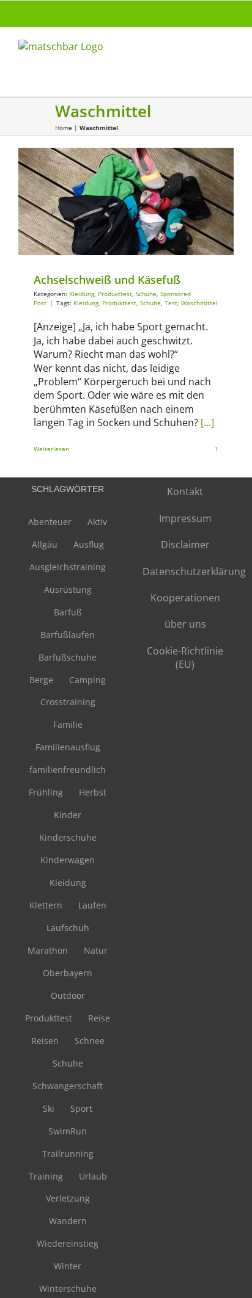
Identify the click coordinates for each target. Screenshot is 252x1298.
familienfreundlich (67, 769)
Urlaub (93, 1176)
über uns (185, 624)
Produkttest (103, 209)
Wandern (68, 1221)
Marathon (48, 950)
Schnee (90, 1040)
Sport (81, 1108)
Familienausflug (67, 747)
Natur (96, 950)
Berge (41, 680)
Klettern (45, 905)
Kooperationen (185, 597)
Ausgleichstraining (67, 567)
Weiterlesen (51, 448)
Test (171, 303)
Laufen (92, 905)
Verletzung (68, 1198)
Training (46, 1176)
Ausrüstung (68, 589)
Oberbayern (67, 973)
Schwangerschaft (67, 1086)
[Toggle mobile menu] (229, 52)
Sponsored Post (171, 209)
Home (63, 127)
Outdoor (68, 995)
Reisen (45, 1040)
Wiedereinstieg (67, 1243)
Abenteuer (50, 522)
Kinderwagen (67, 860)
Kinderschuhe (68, 837)
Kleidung (70, 209)
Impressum (185, 518)
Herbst (92, 792)
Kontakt (185, 491)
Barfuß (68, 612)
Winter (67, 1266)
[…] (207, 422)
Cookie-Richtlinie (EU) (185, 657)
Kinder (67, 815)
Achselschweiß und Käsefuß (107, 279)
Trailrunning (68, 1153)
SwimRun (67, 1131)
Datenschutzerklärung (185, 571)
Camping (87, 680)
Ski (48, 1108)
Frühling (46, 792)
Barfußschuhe (68, 657)
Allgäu (44, 544)
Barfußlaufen (67, 634)
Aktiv (97, 522)
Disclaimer (185, 544)
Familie (68, 724)
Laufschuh (67, 928)
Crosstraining (67, 702)
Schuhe (134, 209)
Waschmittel (199, 303)
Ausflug (88, 544)
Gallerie (126, 197)
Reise (99, 1018)
